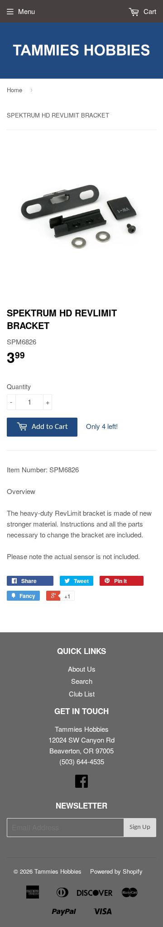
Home (14, 89)
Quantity (19, 386)
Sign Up (139, 827)
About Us (82, 668)
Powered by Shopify (116, 871)
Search (81, 681)
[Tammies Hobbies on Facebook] (81, 783)
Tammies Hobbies (58, 871)
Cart (149, 11)
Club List (82, 693)
